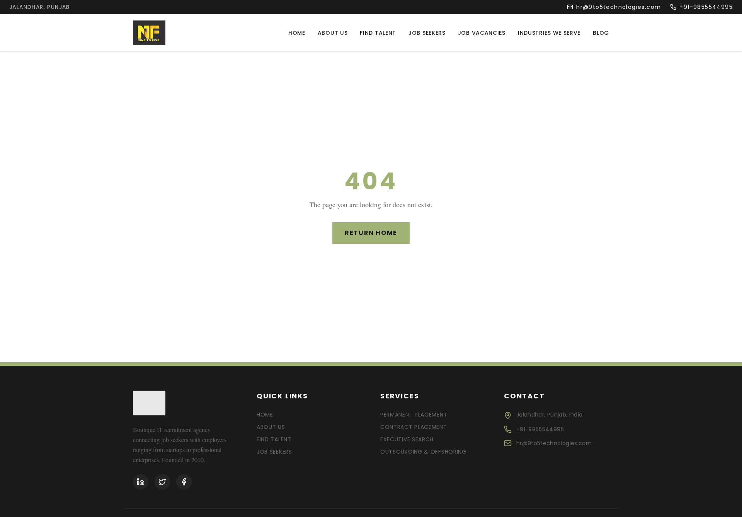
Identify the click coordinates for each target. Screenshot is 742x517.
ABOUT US (271, 427)
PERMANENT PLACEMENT (413, 414)
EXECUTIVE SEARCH (407, 439)
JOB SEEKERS (274, 452)
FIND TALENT (274, 439)
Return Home (371, 232)
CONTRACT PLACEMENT (413, 427)
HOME (265, 414)
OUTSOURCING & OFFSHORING (423, 452)
